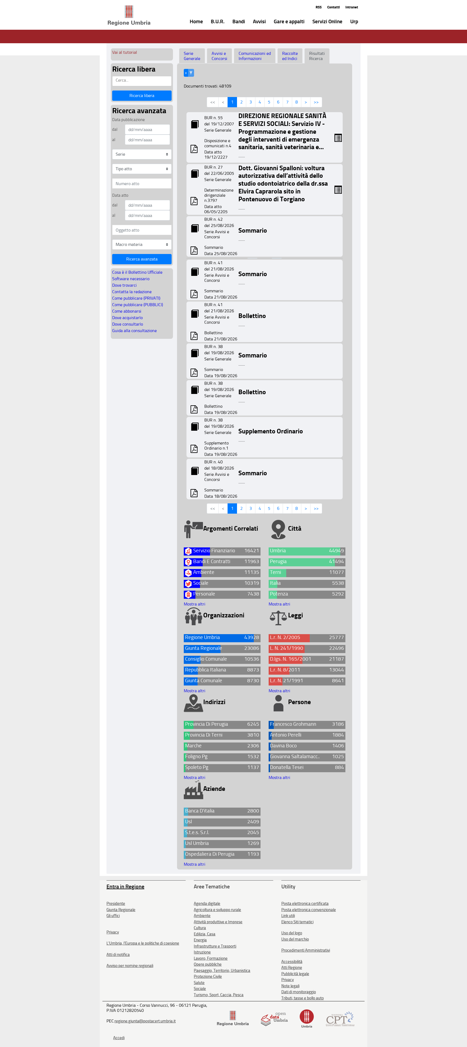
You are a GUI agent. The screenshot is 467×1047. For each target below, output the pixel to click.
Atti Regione (291, 967)
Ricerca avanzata (142, 259)
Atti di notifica (118, 954)
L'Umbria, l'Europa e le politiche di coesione (142, 943)
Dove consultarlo (127, 324)
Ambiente (202, 915)
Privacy (112, 932)
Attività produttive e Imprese (218, 921)
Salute (199, 982)
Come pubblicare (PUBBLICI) (137, 304)
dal (114, 129)
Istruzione (202, 952)
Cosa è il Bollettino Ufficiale (137, 272)
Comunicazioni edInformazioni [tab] (255, 56)
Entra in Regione (125, 886)
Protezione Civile (208, 976)
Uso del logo (291, 933)
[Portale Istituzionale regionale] (233, 1018)
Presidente (115, 903)
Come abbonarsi (126, 311)
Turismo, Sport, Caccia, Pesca (218, 994)
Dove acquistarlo (127, 317)
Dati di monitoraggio (298, 991)
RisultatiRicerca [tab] (317, 56)
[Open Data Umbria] (274, 1018)
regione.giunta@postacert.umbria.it (145, 1021)
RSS (319, 7)
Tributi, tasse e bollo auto (302, 998)
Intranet (351, 7)
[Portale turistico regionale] (307, 1018)
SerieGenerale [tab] (192, 56)
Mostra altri (194, 604)
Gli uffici (113, 915)
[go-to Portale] (119, 15)
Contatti (333, 7)
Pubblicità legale (295, 973)
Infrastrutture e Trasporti (215, 946)
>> (316, 102)
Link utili (288, 915)
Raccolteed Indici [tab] (290, 56)
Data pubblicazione (128, 119)
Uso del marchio (295, 939)
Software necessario (130, 278)
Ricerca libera (141, 95)
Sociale (200, 988)
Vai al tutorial (124, 52)
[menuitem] (192, 21)
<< (212, 102)
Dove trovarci (124, 285)
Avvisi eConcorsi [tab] (219, 56)
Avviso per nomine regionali (129, 965)
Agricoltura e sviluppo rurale (217, 909)
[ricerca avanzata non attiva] (191, 73)
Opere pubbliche (208, 964)
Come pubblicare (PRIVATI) (136, 298)
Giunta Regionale (120, 909)
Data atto (120, 195)
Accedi (119, 1037)
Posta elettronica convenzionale (308, 909)
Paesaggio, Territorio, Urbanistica (222, 970)
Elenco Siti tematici (297, 921)
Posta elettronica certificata (305, 903)
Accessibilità (291, 961)
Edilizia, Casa (204, 934)
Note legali (290, 986)
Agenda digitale (207, 903)
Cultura (200, 927)
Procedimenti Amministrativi (305, 950)
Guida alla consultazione (134, 330)
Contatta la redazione (132, 291)
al (113, 139)
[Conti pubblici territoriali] (340, 1018)
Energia (200, 940)
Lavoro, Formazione (211, 958)
